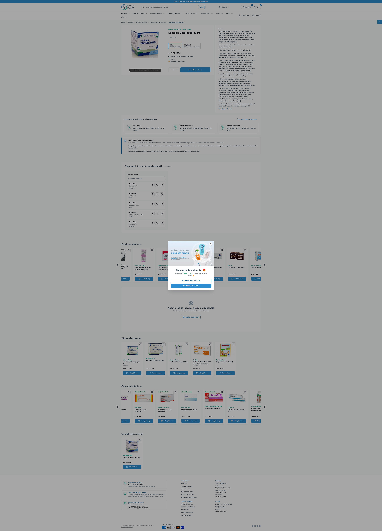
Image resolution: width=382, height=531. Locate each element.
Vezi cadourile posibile (191, 286)
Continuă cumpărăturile (191, 281)
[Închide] (211, 244)
